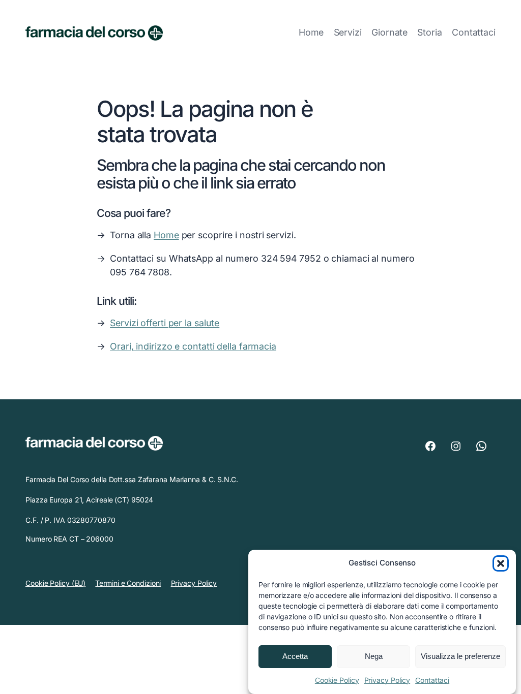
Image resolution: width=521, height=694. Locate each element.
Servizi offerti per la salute (164, 323)
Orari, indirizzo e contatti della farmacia (193, 346)
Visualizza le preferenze (460, 656)
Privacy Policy (387, 680)
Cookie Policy (337, 680)
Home (311, 32)
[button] (501, 563)
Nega (374, 656)
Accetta (295, 656)
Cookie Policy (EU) (55, 583)
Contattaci (432, 680)
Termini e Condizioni (128, 583)
